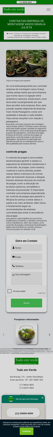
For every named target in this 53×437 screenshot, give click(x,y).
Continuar (26, 431)
